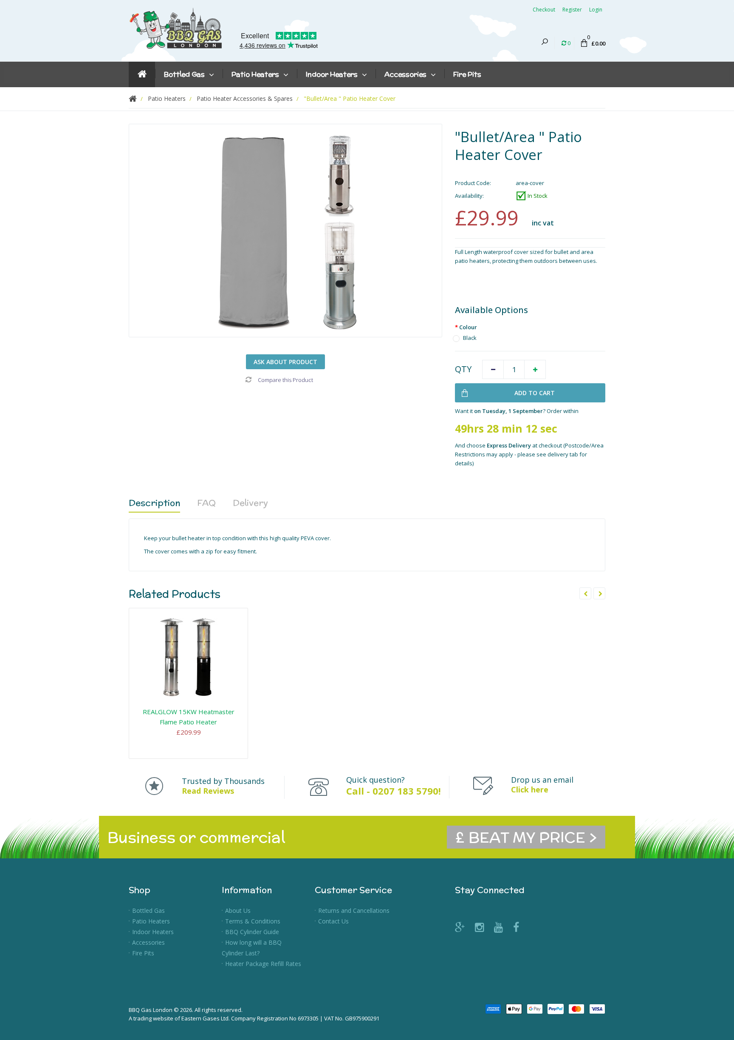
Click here (529, 789)
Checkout (544, 9)
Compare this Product (285, 380)
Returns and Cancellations (354, 910)
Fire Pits (143, 953)
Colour (468, 327)
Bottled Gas (148, 910)
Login (595, 9)
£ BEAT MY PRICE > (526, 837)
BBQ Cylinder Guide (252, 932)
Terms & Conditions (252, 921)
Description (154, 502)
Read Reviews (208, 791)
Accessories (148, 942)
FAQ (206, 502)
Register (572, 9)
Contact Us (333, 921)
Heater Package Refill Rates (263, 964)
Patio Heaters (151, 921)
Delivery (250, 502)
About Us (238, 910)
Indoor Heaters (153, 932)
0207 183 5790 (405, 790)
